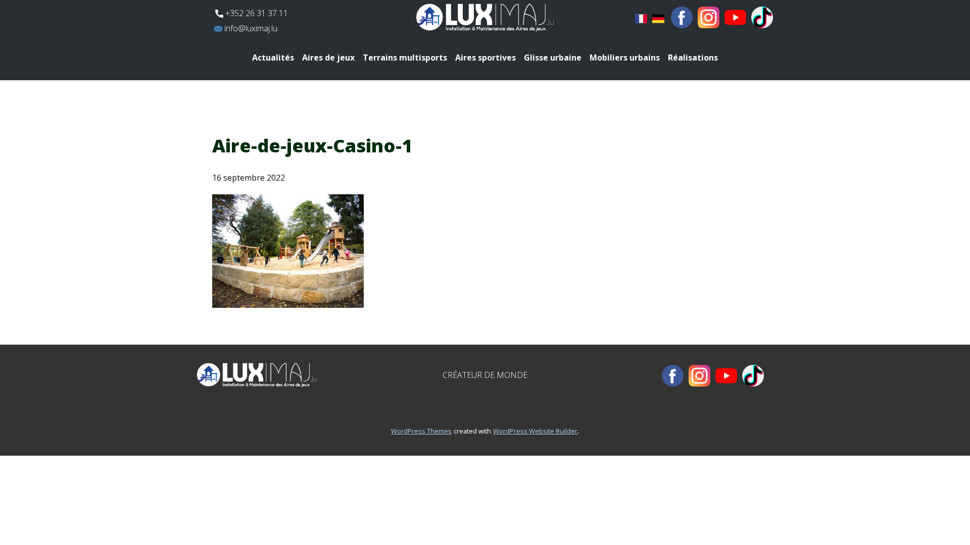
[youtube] (735, 17)
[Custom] (762, 17)
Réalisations (693, 57)
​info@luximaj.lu (249, 28)
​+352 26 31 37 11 (255, 13)
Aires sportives (485, 57)
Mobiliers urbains (625, 57)
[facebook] (682, 17)
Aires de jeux (328, 57)
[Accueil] (485, 17)
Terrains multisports (405, 57)
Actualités (273, 57)
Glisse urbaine (552, 57)
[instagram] (708, 17)
